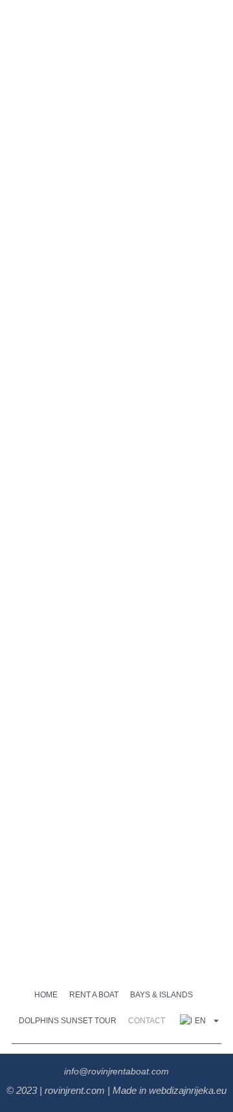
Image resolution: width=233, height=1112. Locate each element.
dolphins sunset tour (67, 1020)
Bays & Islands (161, 994)
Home (46, 994)
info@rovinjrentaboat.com (116, 1071)
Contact (146, 1020)
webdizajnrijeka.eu (188, 1090)
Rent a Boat (93, 994)
